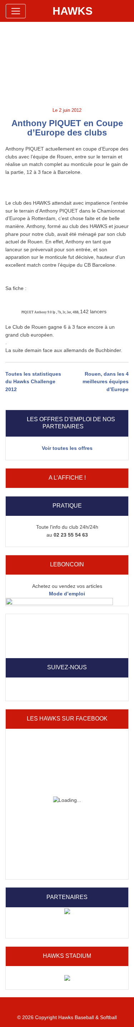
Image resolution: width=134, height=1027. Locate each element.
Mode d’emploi (67, 593)
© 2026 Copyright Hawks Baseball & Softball (67, 1017)
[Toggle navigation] (16, 11)
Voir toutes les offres (67, 448)
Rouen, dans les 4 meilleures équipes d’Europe (106, 381)
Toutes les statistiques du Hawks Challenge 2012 (33, 381)
